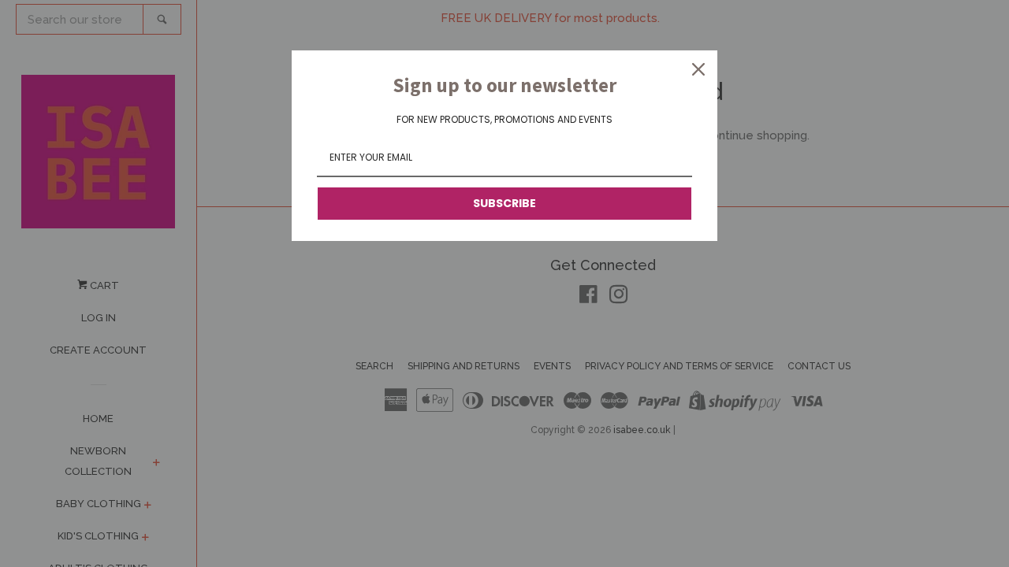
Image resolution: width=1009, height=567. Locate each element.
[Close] (698, 69)
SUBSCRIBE (504, 203)
